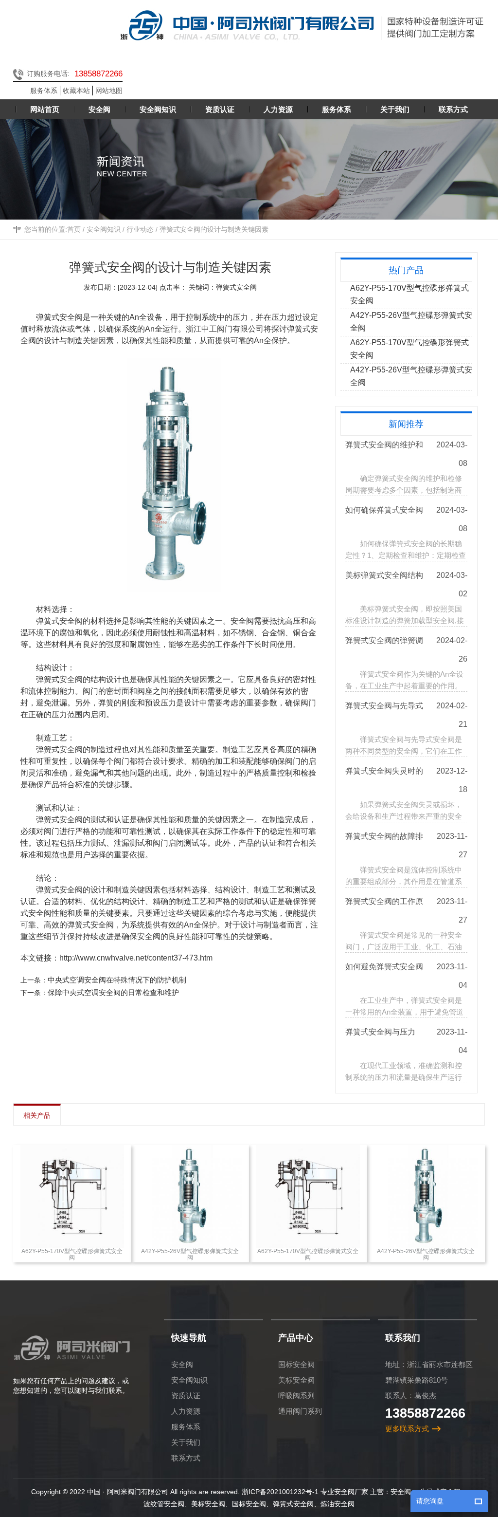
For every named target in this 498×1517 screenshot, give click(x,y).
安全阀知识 (104, 229)
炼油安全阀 (337, 1504)
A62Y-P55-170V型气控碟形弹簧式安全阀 (409, 294)
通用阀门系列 (300, 1411)
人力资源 (185, 1411)
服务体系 (43, 90)
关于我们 (185, 1442)
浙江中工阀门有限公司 (225, 329)
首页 (74, 229)
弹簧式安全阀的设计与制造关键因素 (214, 229)
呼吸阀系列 (296, 1395)
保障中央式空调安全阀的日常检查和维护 (113, 992)
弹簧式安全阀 (293, 1504)
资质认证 (185, 1395)
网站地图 (109, 90)
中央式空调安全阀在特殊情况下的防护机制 (117, 980)
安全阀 (182, 1364)
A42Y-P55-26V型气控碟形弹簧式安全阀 (411, 321)
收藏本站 (76, 90)
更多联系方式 (407, 1428)
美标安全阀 (296, 1380)
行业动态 (140, 229)
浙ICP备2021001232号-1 (280, 1492)
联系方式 (185, 1458)
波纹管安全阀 (163, 1504)
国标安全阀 (296, 1364)
